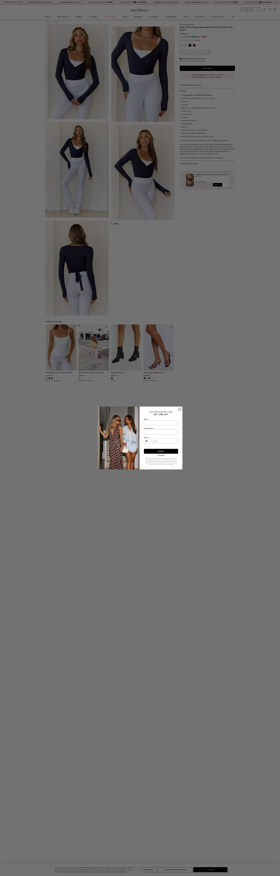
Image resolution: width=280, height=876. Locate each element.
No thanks (161, 455)
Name (146, 419)
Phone (146, 437)
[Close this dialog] (179, 409)
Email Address (149, 428)
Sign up (161, 451)
